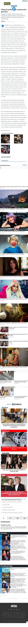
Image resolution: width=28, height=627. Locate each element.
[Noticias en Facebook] (11, 609)
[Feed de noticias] (16, 609)
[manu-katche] (7, 138)
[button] (25, 31)
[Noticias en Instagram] (8, 609)
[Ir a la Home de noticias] (14, 606)
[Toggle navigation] (2, 3)
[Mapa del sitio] (19, 609)
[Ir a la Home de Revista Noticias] (6, 3)
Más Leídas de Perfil (6, 566)
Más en (9, 404)
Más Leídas (4, 533)
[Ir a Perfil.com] (25, 0)
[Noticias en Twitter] (13, 609)
